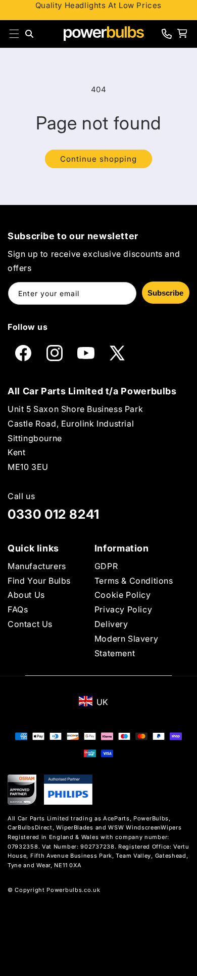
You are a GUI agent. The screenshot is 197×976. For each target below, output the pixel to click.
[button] (14, 34)
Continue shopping (98, 159)
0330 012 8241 (54, 514)
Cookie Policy (122, 595)
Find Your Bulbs (39, 581)
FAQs (18, 609)
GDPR (106, 566)
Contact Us (30, 624)
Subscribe (165, 293)
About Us (26, 595)
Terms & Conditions (133, 581)
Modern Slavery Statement (126, 646)
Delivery (111, 624)
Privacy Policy (123, 609)
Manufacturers (37, 566)
